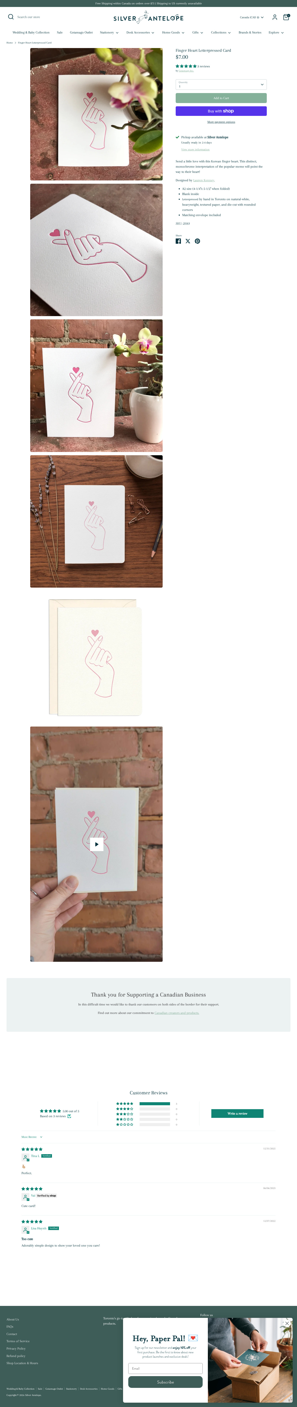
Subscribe (165, 1382)
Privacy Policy (16, 1348)
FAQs (10, 1327)
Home (10, 42)
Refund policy (16, 1356)
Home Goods (171, 32)
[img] (32, 1149)
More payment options (221, 121)
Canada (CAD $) (249, 17)
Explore (274, 32)
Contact (12, 1334)
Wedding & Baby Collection (31, 32)
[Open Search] (11, 16)
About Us (13, 1319)
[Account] (274, 17)
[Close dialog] (287, 1323)
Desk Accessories (139, 32)
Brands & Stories (250, 32)
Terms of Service (18, 1341)
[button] (186, 66)
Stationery (107, 32)
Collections (219, 32)
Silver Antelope (33, 1395)
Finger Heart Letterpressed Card (35, 42)
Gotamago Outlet (81, 32)
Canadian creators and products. (177, 1013)
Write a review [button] (237, 1113)
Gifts (195, 32)
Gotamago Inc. (186, 70)
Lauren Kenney (203, 180)
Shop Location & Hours (22, 1363)
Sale (60, 32)
